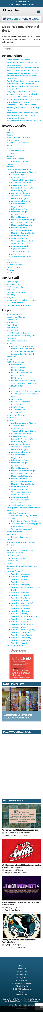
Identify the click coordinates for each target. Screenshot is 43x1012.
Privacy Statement (15, 531)
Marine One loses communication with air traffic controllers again (23, 100)
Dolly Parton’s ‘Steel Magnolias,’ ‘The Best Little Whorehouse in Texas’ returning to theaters (22, 115)
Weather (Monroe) (19, 613)
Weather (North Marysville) (23, 629)
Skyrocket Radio (28, 1005)
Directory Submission (20, 537)
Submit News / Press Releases (21, 4)
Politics (10, 166)
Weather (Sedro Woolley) (22, 635)
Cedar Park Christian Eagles (23, 180)
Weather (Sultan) (19, 643)
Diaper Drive (12, 325)
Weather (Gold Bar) (20, 595)
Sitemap (10, 547)
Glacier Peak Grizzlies (20, 196)
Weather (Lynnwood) (20, 606)
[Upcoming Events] (21, 816)
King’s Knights (17, 457)
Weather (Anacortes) (21, 574)
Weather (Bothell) (19, 579)
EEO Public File (13, 327)
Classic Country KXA (15, 302)
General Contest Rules (17, 341)
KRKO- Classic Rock (15, 362)
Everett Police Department (18, 143)
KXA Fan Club (17, 407)
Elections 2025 (13, 330)
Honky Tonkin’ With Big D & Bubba (21, 300)
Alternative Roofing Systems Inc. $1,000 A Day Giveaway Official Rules (25, 394)
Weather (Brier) (18, 582)
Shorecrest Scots (19, 238)
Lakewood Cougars (19, 211)
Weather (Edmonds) (20, 592)
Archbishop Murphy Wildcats (23, 172)
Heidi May (11, 295)
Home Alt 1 (11, 356)
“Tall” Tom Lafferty (15, 287)
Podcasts (11, 518)
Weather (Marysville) (20, 608)
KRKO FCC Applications (21, 372)
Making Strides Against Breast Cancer (23, 507)
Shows (9, 539)
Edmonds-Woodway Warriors (24, 188)
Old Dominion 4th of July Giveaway (22, 515)
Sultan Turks (16, 254)
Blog (8, 129)
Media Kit (11, 510)
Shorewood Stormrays (21, 492)
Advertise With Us (21, 2)
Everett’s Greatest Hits (17, 292)
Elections (10, 135)
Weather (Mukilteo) (20, 621)
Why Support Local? (15, 645)
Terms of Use (12, 560)
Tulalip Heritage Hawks (21, 256)
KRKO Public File (21, 986)
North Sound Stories (15, 158)
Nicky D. (10, 297)
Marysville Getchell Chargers (23, 219)
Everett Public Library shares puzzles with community (18, 716)
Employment (21, 977)
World (9, 272)
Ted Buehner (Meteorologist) (19, 305)
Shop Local (11, 534)
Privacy (21, 992)
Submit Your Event (15, 553)
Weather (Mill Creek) (20, 611)
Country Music (17, 150)
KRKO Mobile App (18, 375)
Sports (9, 259)
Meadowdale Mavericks (21, 225)
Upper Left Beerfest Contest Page (22, 566)
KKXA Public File (21, 980)
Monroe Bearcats (19, 227)
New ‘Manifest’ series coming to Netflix (24, 120)
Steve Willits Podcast (16, 264)
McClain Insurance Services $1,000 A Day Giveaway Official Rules (26, 381)
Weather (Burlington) (20, 584)
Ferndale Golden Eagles (21, 193)
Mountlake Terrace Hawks (22, 233)
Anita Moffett (13, 289)
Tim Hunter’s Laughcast (21, 529)
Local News (11, 417)
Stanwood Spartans (20, 251)
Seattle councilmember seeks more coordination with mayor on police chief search (23, 75)
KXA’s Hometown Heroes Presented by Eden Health (22, 352)
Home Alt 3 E (12, 359)
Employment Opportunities (19, 137)
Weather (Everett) (15, 571)
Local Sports (12, 420)
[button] (38, 11)
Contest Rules (21, 971)
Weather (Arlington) (20, 576)
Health (9, 145)
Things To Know (13, 267)
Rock (13, 153)
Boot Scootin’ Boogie (16, 317)
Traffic (9, 563)
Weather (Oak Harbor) (21, 632)
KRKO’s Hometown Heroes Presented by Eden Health (23, 347)
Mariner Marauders (19, 217)
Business (10, 132)
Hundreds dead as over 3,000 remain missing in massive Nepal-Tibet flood (23, 69)
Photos (10, 164)
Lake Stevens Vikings (20, 209)
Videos (10, 568)
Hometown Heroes (19, 161)
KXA (8, 388)
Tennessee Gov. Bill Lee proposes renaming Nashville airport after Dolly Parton (23, 107)
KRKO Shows (16, 378)
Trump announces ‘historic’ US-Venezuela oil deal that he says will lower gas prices (22, 62)
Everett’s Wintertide (15, 338)
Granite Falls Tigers (19, 198)
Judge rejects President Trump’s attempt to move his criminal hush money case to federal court (22, 94)
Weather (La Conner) (20, 600)
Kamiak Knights (18, 203)
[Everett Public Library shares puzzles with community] (21, 699)
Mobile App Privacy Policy (18, 513)
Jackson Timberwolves (21, 201)
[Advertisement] (21, 18)
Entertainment (13, 140)
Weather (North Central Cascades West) (22, 625)
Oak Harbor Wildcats (20, 235)
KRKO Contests (18, 367)
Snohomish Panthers (20, 243)
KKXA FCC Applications (21, 401)
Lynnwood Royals (18, 214)
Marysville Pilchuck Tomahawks (24, 222)
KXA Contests (17, 404)
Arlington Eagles (18, 174)
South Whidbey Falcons (21, 246)
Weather (10, 270)
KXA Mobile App (18, 409)
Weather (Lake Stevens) (22, 603)
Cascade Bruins (18, 177)
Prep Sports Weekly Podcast (19, 169)
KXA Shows (16, 412)
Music (9, 148)
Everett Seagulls (18, 190)
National (10, 156)
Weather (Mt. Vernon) (21, 619)
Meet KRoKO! (17, 386)
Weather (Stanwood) (21, 640)
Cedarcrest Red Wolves (21, 182)
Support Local (13, 555)
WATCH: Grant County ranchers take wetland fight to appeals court (23, 82)
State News (12, 262)
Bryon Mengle (12, 281)
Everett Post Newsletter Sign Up (21, 335)
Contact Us (12, 319)
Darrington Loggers (19, 185)
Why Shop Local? (18, 558)
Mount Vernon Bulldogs (21, 230)
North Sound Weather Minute (24, 521)
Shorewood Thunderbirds (22, 241)
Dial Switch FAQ (13, 322)
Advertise (22, 966)
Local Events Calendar (16, 415)
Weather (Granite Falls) (21, 598)
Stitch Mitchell (13, 284)
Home (9, 343)
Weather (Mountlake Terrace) (24, 616)
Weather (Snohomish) (21, 637)
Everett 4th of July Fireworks (19, 333)
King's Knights (17, 206)
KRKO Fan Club (17, 370)
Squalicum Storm (19, 249)
